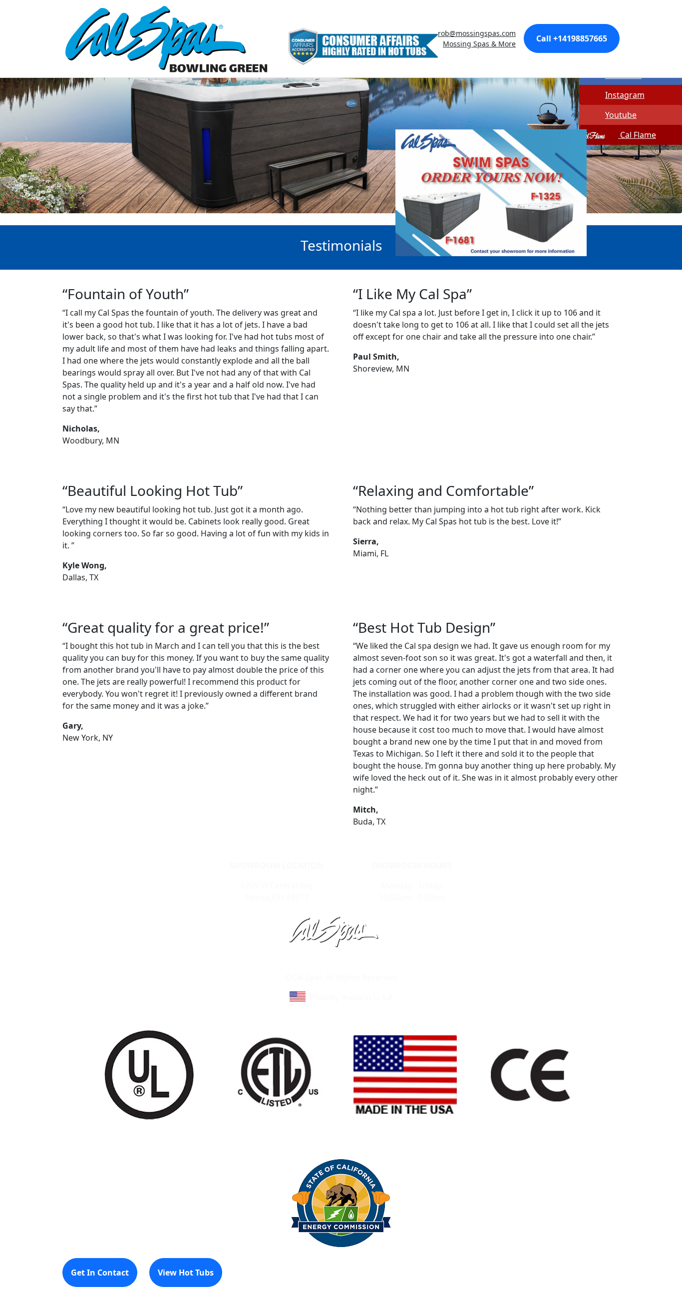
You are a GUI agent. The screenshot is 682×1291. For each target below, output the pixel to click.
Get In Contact (100, 1272)
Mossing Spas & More (479, 43)
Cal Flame (637, 134)
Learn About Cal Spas (322, 965)
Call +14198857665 (571, 38)
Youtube (621, 114)
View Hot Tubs (186, 1272)
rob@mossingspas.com (477, 33)
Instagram (625, 94)
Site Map (383, 965)
